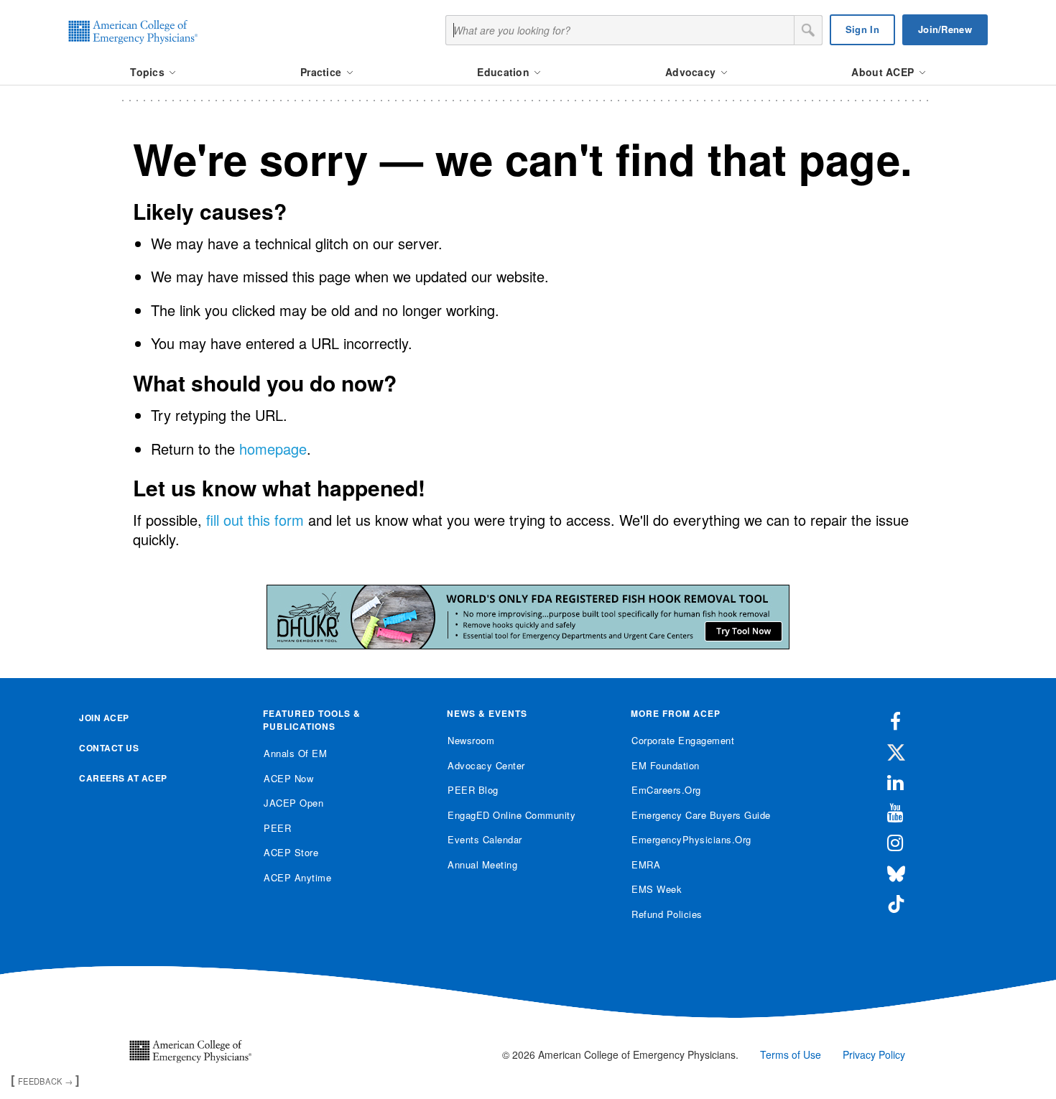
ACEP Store (291, 852)
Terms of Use (790, 1054)
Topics (148, 72)
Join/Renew (945, 29)
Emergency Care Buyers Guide (701, 815)
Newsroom (471, 740)
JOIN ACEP (104, 717)
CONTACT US (109, 747)
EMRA (645, 864)
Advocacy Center (486, 765)
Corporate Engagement (682, 740)
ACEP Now (288, 778)
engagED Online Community (511, 815)
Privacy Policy (874, 1054)
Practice (322, 72)
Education (504, 72)
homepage (273, 448)
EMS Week (656, 889)
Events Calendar (485, 839)
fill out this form (255, 519)
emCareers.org (666, 790)
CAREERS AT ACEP (123, 777)
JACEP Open (293, 803)
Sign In (862, 29)
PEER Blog (473, 790)
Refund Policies (667, 914)
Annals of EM (295, 753)
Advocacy (692, 72)
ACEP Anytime (297, 877)
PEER (277, 828)
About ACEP (884, 72)
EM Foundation (665, 765)
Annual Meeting (482, 864)
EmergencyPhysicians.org (691, 839)
